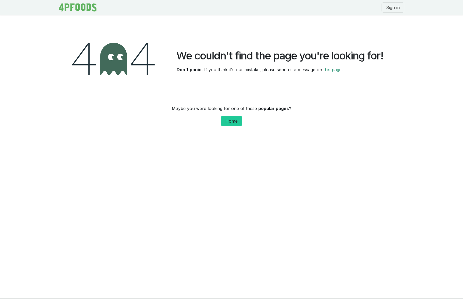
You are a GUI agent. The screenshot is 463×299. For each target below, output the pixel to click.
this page (332, 69)
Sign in (393, 7)
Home (231, 121)
